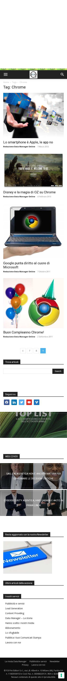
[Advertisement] (33, 35)
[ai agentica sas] (33, 476)
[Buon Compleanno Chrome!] (33, 303)
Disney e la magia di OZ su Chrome (29, 192)
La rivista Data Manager (16, 661)
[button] (5, 74)
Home (6, 82)
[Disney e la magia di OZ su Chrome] (33, 170)
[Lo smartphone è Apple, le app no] (33, 115)
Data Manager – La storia (18, 618)
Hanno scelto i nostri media (19, 623)
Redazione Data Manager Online (19, 146)
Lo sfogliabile (12, 632)
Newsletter (55, 661)
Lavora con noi (13, 642)
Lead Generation (14, 608)
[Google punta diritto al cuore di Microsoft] (33, 231)
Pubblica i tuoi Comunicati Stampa (23, 637)
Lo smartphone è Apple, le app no (28, 142)
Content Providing (14, 613)
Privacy (25, 664)
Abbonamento (12, 627)
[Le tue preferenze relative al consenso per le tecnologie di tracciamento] (61, 675)
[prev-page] (23, 350)
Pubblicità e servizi (14, 603)
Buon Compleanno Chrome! (23, 332)
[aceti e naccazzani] (33, 503)
